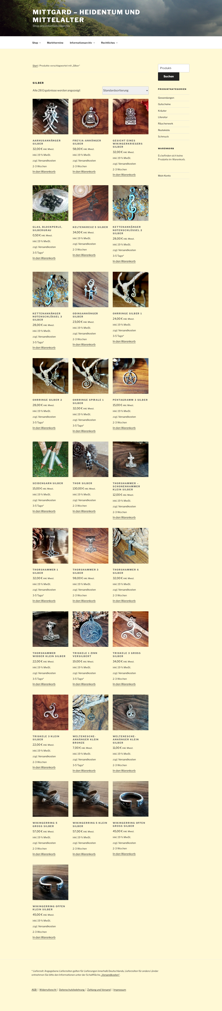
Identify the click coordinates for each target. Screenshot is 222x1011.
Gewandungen (166, 97)
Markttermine (55, 42)
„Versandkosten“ (110, 974)
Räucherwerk (165, 123)
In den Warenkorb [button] (44, 171)
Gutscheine (164, 104)
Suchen (169, 76)
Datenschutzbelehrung (72, 989)
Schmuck (163, 136)
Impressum (119, 989)
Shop (35, 42)
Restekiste (164, 130)
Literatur (163, 117)
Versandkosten (47, 160)
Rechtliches (108, 42)
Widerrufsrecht (48, 989)
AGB (34, 989)
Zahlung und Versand (99, 989)
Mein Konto (164, 175)
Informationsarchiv (81, 42)
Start (35, 65)
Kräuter (162, 110)
